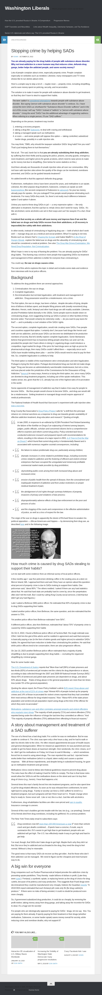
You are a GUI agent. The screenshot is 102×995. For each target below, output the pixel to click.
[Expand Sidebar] (4, 40)
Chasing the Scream (46, 237)
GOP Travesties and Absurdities (17, 27)
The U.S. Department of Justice (25, 667)
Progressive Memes (61, 21)
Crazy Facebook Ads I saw (75, 951)
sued (18, 879)
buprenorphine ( (18, 190)
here (22, 524)
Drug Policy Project (46, 411)
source (25, 373)
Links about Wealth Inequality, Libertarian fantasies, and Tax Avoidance (61, 27)
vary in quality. (76, 802)
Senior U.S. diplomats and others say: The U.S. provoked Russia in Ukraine (34, 33)
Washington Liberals (27, 8)
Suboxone (35, 130)
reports (84, 885)
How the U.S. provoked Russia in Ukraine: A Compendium (27, 21)
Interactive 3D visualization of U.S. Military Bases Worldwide (23, 954)
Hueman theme (34, 990)
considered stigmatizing (39, 101)
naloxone (63, 190)
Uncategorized (18, 40)
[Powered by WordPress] (14, 990)
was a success (17, 406)
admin (15, 57)
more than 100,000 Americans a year (55, 824)
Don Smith (18, 963)
